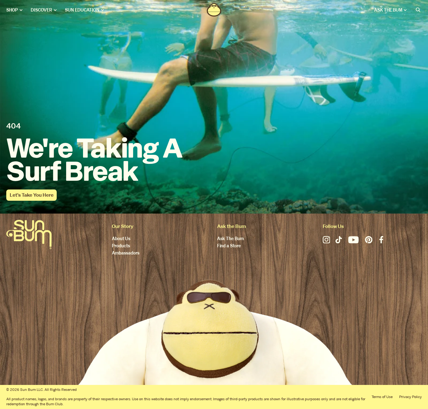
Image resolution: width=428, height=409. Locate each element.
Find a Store (229, 246)
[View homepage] (214, 10)
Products (121, 246)
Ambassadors (125, 253)
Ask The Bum (230, 239)
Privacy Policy (410, 397)
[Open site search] (418, 10)
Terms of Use (382, 397)
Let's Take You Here (32, 195)
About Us (121, 239)
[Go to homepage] (29, 234)
